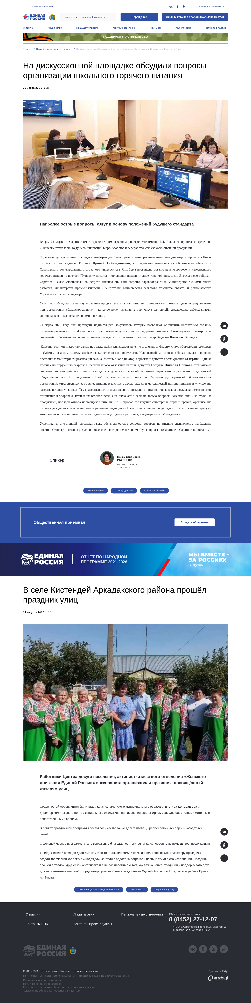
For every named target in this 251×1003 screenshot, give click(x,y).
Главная (27, 49)
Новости (67, 49)
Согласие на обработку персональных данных (51, 990)
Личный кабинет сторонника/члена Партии (195, 17)
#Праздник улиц (164, 889)
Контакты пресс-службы (92, 924)
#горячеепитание (154, 490)
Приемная (156, 27)
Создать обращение (194, 522)
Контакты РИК (37, 924)
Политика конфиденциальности (42, 983)
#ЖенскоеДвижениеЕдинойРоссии (98, 889)
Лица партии (55, 27)
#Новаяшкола (96, 490)
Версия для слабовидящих (212, 6)
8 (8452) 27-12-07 (193, 919)
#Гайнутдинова (124, 490)
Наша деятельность (87, 27)
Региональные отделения (142, 914)
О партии (28, 27)
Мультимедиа (183, 27)
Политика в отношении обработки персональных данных (58, 987)
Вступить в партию (215, 27)
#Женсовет (137, 889)
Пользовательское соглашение (42, 980)
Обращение (139, 17)
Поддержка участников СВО (125, 36)
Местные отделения (124, 27)
